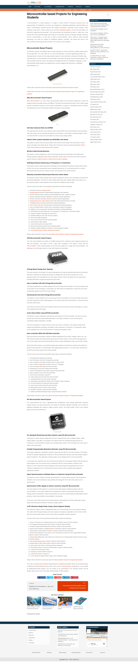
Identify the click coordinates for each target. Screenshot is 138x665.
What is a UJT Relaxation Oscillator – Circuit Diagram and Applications (67, 640)
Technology (31, 642)
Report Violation (62, 652)
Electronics (47, 6)
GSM (56, 537)
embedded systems (65, 30)
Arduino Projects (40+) (95, 71)
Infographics (83, 10)
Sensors (60, 10)
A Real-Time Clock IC (37, 554)
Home (29, 6)
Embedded (53, 10)
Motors (52, 528)
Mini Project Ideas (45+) (95, 117)
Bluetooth (43, 381)
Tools (75, 10)
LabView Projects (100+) (96, 107)
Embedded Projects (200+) (96, 97)
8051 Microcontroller (33, 101)
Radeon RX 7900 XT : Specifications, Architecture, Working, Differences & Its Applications (99, 52)
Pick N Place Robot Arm (37, 205)
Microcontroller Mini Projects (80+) (98, 112)
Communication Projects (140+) (97, 76)
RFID (41, 366)
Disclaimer (49, 652)
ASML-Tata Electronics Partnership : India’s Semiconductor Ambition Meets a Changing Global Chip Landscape (99, 25)
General (87, 6)
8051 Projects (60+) (95, 69)
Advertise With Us (36, 652)
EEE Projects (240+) (95, 84)
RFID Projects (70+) (95, 127)
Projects (78, 6)
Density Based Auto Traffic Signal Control (41, 201)
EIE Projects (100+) (95, 86)
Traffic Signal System (45, 543)
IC (46, 10)
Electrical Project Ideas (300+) (97, 91)
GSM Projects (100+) (95, 99)
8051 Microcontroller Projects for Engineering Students (67, 234)
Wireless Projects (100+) (96, 139)
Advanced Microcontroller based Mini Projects (65, 87)
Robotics (70, 6)
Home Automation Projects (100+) (98, 102)
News (90, 10)
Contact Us (102, 652)
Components (68, 10)
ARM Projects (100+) (95, 74)
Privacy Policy (89, 652)
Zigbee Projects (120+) (95, 142)
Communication (59, 6)
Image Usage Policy (75, 652)
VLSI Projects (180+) (95, 137)
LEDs (55, 213)
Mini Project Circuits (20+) (96, 114)
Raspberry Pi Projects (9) (96, 124)
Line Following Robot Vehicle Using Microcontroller (45, 230)
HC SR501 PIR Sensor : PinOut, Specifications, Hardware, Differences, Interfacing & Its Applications (99, 57)
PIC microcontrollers (65, 566)
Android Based (34, 192)
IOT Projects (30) (94, 104)
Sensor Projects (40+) (95, 132)
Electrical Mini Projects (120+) (97, 89)
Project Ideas (40, 10)
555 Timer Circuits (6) (95, 66)
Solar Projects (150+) (95, 134)
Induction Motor (46, 190)
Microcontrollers (81, 25)
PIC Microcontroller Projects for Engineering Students (67, 560)
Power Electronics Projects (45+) (98, 122)
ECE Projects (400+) (95, 81)
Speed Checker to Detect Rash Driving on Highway (52, 159)
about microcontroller (42, 564)
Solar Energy (33, 541)
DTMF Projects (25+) (95, 79)
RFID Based (34, 547)
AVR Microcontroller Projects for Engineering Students (67, 395)
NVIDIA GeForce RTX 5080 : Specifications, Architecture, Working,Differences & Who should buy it (99, 46)
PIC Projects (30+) (94, 119)
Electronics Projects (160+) (96, 94)
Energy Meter (34, 537)
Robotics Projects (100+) (96, 129)
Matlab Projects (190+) (95, 109)
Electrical (37, 6)
